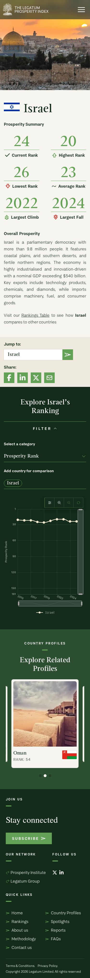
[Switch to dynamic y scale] (49, 503)
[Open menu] (81, 9)
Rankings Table (35, 315)
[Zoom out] (68, 503)
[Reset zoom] (78, 503)
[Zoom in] (59, 503)
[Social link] (9, 377)
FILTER (42, 428)
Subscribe (25, 838)
